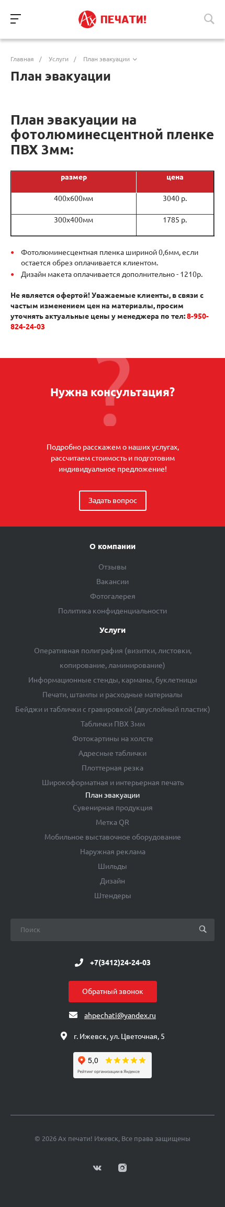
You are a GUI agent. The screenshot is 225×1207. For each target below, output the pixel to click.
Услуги (112, 630)
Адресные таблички (112, 753)
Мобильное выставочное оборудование (112, 837)
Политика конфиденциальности (112, 611)
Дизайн (112, 881)
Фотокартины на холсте (112, 738)
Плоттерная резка (112, 768)
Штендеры (112, 895)
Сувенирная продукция (113, 807)
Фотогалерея (113, 596)
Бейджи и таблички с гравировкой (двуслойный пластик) (112, 709)
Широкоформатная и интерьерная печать (113, 782)
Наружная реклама (112, 851)
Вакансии (112, 581)
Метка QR (112, 822)
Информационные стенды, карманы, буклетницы (112, 680)
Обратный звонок (112, 991)
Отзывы (112, 567)
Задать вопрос (112, 500)
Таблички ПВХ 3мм (113, 724)
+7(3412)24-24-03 (120, 962)
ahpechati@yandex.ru (120, 1015)
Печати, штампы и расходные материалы (112, 694)
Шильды (112, 866)
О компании (112, 546)
